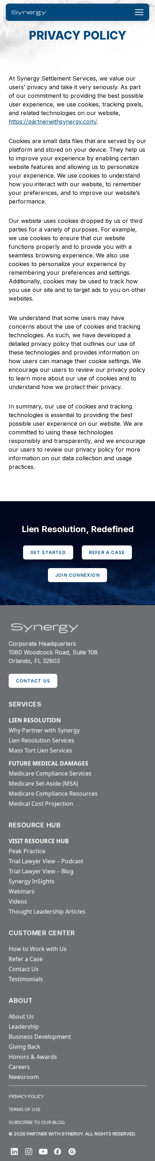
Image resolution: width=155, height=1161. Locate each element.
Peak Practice (27, 851)
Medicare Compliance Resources (53, 793)
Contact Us (24, 969)
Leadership (24, 1026)
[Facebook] (57, 1151)
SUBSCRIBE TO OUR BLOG (37, 1122)
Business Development (40, 1037)
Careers (19, 1067)
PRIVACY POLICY (26, 1096)
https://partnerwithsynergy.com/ (53, 121)
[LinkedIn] (14, 1151)
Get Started (48, 552)
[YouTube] (43, 1151)
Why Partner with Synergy (44, 730)
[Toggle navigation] (139, 12)
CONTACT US (33, 681)
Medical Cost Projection (41, 804)
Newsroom (24, 1077)
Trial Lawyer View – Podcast (46, 861)
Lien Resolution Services (41, 740)
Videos (18, 901)
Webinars (22, 891)
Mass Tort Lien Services (40, 750)
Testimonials (26, 979)
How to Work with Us (38, 949)
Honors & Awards (33, 1057)
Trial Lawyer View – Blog (41, 871)
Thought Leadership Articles (47, 911)
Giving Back (24, 1047)
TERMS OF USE (24, 1109)
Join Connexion (77, 575)
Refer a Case (107, 552)
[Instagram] (29, 1151)
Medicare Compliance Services (50, 773)
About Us (21, 1016)
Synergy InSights (31, 881)
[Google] (72, 1151)
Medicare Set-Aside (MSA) (43, 783)
